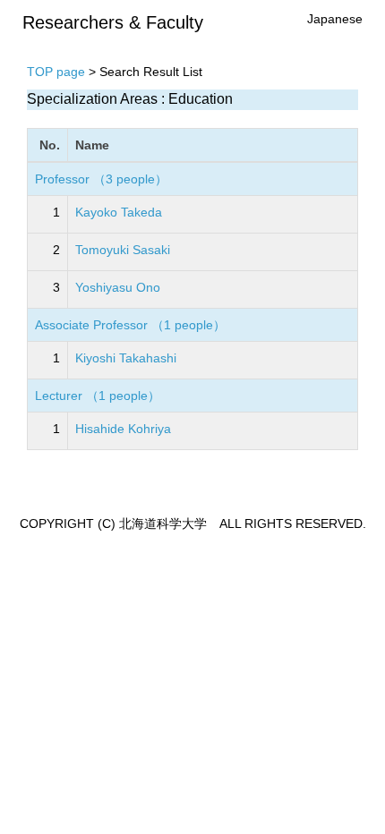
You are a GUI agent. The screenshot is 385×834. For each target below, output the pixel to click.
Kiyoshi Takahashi (125, 358)
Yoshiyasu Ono (117, 287)
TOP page (56, 71)
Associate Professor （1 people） (130, 325)
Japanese (335, 19)
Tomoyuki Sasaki (122, 250)
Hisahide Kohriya (123, 428)
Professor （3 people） (101, 179)
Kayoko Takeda (118, 212)
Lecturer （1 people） (97, 395)
